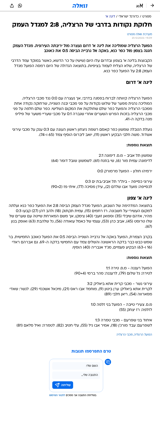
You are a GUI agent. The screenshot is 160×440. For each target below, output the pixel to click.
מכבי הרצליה (124, 334)
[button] (139, 5)
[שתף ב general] (12, 5)
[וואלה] (80, 6)
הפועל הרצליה (143, 334)
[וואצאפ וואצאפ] (20, 6)
